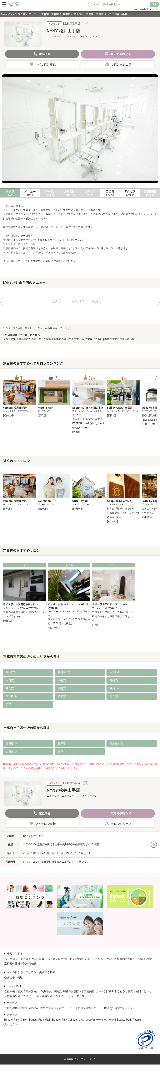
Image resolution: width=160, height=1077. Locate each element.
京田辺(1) (11, 751)
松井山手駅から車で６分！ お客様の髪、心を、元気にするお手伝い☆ (123, 513)
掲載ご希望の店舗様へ (67, 991)
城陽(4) (62, 688)
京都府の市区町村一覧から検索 (133, 958)
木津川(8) (115, 672)
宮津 (8, 704)
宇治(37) (11, 672)
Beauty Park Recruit (129, 1019)
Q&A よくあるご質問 (120, 991)
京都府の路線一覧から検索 (20, 963)
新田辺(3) (11, 743)
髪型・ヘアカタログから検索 (56, 958)
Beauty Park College (64, 1019)
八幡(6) (62, 680)
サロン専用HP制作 (15, 1008)
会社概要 (9, 991)
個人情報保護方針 (28, 991)
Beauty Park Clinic (15, 1019)
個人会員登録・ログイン (51, 996)
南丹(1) (114, 696)
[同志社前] (53, 627)
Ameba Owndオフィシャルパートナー (52, 1008)
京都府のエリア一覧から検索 (94, 958)
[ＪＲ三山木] (148, 424)
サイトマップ (76, 996)
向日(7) (10, 680)
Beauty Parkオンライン (118, 1008)
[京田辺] (7, 620)
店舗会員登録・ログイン (19, 996)
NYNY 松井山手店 (33, 835)
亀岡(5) (10, 688)
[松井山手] (8, 415)
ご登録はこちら (93, 339)
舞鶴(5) (114, 680)
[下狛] (95, 624)
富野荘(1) (63, 743)
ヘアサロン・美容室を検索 (20, 958)
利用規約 (46, 991)
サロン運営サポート (90, 1008)
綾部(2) (62, 696)
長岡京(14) (64, 672)
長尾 (20, 977)
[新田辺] (42, 415)
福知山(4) (115, 688)
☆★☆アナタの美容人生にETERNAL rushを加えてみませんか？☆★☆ (88, 423)
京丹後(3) (11, 696)
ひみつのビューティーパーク (96, 1019)
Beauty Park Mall (39, 1019)
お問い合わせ (143, 991)
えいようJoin (12, 1024)
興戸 (60, 751)
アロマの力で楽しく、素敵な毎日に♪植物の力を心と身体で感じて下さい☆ (112, 616)
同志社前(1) (116, 743)
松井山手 (9, 977)
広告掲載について (94, 991)
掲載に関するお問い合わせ (119, 339)
